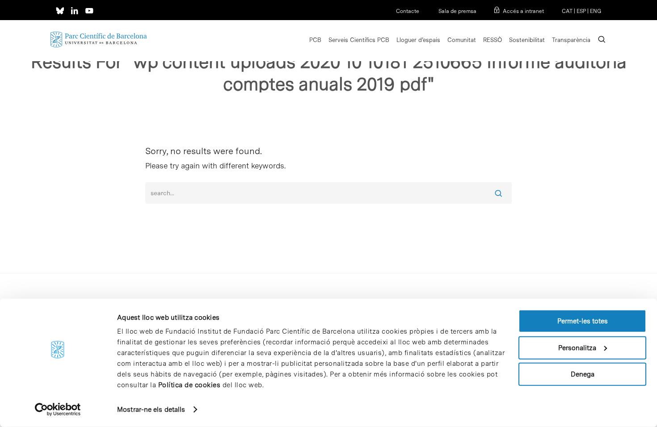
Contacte (407, 11)
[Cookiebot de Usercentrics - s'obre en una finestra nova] (58, 409)
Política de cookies (189, 385)
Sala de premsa (456, 11)
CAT (567, 11)
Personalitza (577, 347)
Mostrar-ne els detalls (151, 410)
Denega (582, 374)
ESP (581, 11)
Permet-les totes (582, 321)
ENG (595, 11)
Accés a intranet (523, 11)
